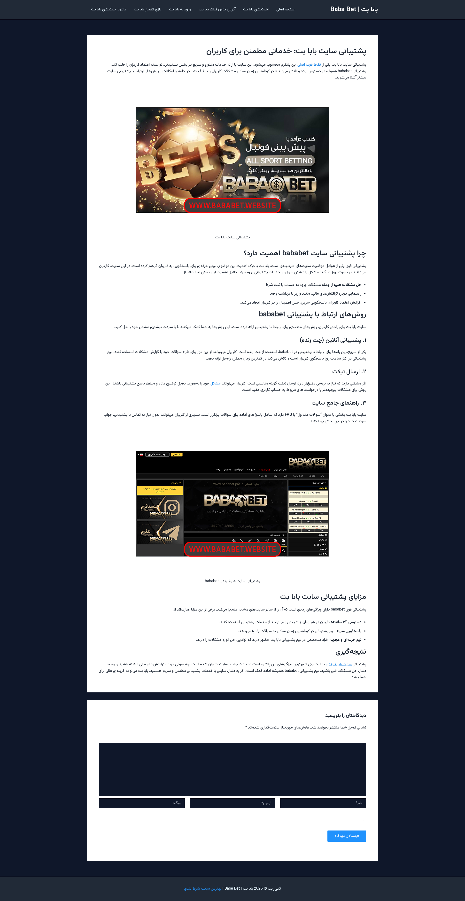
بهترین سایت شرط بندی (202, 889)
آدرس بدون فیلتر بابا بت (217, 10)
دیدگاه (360, 740)
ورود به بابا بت (180, 10)
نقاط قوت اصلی (309, 65)
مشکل (215, 384)
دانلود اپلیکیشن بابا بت (108, 10)
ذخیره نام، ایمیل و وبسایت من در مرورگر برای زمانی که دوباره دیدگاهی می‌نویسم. (303, 820)
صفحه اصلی (285, 10)
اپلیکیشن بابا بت (256, 10)
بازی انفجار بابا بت (147, 10)
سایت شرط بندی (339, 664)
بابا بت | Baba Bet (354, 10)
